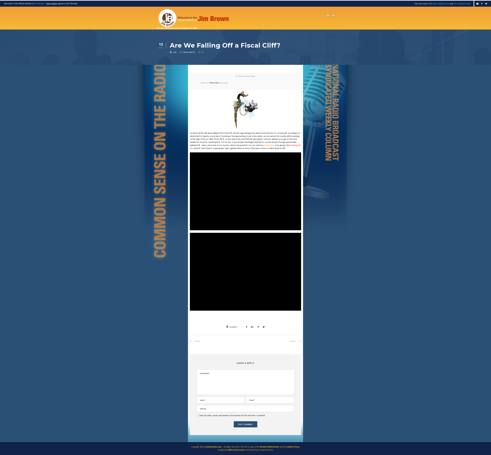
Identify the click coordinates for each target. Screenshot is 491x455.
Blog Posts (189, 52)
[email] (477, 3)
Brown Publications (269, 447)
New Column (51, 3)
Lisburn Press (292, 447)
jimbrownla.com (213, 447)
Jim (175, 52)
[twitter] (486, 3)
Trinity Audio (214, 83)
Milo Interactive (236, 450)
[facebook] (481, 3)
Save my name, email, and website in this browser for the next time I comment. (232, 415)
